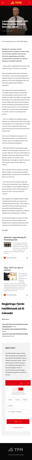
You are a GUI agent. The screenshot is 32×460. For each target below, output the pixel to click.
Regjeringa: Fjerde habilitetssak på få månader (13, 308)
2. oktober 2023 (7, 31)
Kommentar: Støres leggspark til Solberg (14, 329)
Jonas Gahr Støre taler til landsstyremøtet (15, 334)
